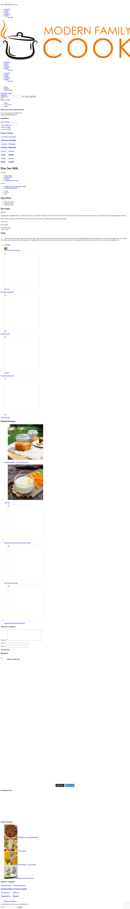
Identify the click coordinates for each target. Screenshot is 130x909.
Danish (11, 155)
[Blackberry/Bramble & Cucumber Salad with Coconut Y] (108, 675)
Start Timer (33, 96)
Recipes (6, 12)
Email (3, 646)
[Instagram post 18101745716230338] (22, 664)
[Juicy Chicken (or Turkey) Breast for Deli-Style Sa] (22, 759)
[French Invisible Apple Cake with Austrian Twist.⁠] (108, 714)
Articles (6, 11)
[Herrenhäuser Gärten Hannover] (108, 737)
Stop (27, 96)
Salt (9, 129)
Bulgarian (12, 147)
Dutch (3, 162)
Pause (3, 96)
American (4, 140)
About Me (7, 9)
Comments (7, 244)
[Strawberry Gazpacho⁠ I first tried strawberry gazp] (65, 706)
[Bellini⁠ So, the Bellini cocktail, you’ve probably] (65, 678)
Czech (3, 155)
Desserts (6, 88)
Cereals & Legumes (20, 889)
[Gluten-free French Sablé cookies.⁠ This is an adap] (65, 749)
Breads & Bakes (7, 889)
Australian (12, 140)
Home (6, 87)
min (23, 96)
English (11, 162)
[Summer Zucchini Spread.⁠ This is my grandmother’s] (22, 707)
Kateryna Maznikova (14, 250)
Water (8, 127)
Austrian (4, 147)
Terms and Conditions (10, 901)
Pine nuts (8, 125)
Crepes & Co (5, 896)
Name (3, 643)
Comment (4, 640)
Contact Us (7, 14)
